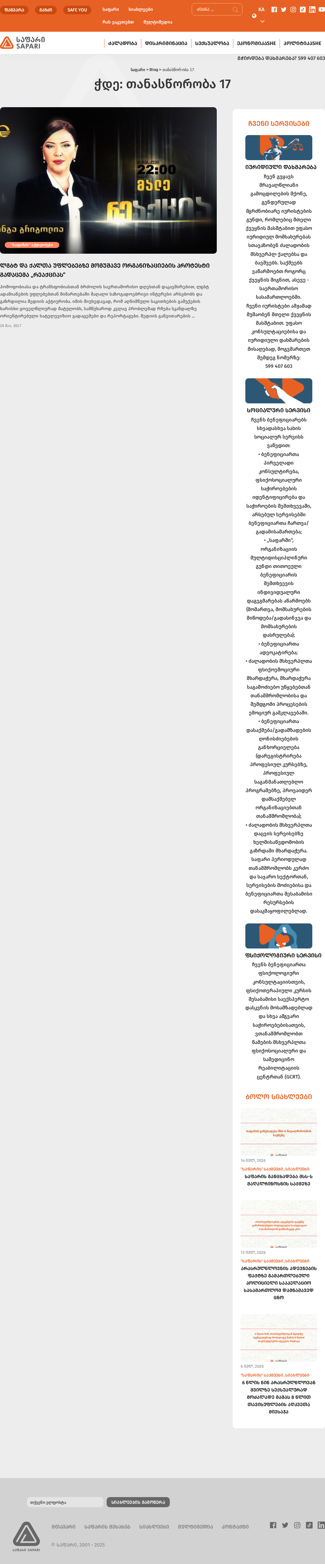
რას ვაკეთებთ (118, 22)
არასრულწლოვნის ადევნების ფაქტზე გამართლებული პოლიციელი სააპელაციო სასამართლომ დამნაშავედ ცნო (279, 1283)
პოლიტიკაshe (302, 43)
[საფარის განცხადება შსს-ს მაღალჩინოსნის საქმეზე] (279, 1134)
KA (261, 9)
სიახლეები (141, 9)
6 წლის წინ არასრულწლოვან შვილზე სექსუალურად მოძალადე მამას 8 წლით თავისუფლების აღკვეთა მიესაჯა (278, 1397)
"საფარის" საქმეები (262, 1169)
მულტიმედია (157, 22)
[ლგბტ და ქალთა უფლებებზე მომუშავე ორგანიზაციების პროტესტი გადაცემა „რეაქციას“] (108, 180)
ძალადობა (122, 43)
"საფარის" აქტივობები (32, 245)
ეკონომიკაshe (256, 43)
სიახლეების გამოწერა (138, 1502)
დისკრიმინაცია (166, 43)
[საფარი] (22, 43)
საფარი (111, 9)
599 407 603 (311, 58)
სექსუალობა (212, 43)
